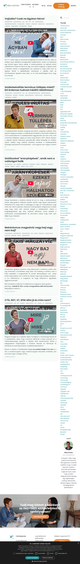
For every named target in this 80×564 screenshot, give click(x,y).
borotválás (64, 66)
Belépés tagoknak (62, 536)
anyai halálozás (65, 33)
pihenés (63, 290)
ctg (23, 21)
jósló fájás (64, 197)
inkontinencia (64, 195)
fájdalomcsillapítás (45, 93)
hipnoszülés (64, 181)
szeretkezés (64, 339)
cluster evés (64, 84)
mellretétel (63, 254)
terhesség (64, 378)
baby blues (64, 48)
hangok (63, 172)
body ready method (67, 62)
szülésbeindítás (47, 95)
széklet (62, 348)
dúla (27, 21)
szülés (62, 353)
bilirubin (63, 57)
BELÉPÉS (73, 6)
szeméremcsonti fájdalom (66, 336)
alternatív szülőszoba (67, 30)
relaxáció (63, 310)
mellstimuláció (65, 256)
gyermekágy (64, 152)
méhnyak (7, 166)
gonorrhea (64, 150)
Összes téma (64, 26)
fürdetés (63, 145)
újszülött (15, 97)
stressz (19, 235)
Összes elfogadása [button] (32, 557)
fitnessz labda (21, 24)
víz (61, 425)
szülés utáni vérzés (67, 355)
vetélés (62, 409)
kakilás (35, 233)
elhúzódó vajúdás (39, 21)
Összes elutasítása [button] (47, 557)
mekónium (13, 235)
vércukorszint (65, 416)
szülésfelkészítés (66, 360)
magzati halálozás (29, 95)
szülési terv (64, 362)
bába (62, 75)
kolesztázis (41, 233)
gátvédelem (32, 164)
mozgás (63, 265)
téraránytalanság (66, 398)
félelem (63, 143)
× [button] (78, 543)
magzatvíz (7, 26)
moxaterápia (64, 263)
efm (33, 21)
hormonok (15, 95)
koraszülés (21, 95)
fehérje (62, 127)
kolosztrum (64, 211)
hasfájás (63, 175)
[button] (40, 561)
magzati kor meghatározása (65, 239)
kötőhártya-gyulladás (68, 224)
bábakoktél (64, 78)
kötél (62, 222)
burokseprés (64, 73)
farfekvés (63, 125)
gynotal (63, 154)
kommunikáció (65, 213)
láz (61, 231)
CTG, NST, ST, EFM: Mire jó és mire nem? (28, 300)
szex (61, 342)
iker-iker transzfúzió (67, 191)
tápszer (63, 396)
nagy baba (64, 279)
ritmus (62, 315)
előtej (62, 118)
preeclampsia (65, 303)
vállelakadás (64, 412)
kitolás (38, 164)
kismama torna (65, 204)
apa (61, 37)
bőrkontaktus (64, 80)
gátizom (63, 159)
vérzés (31, 166)
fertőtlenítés (64, 132)
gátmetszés (25, 164)
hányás (62, 186)
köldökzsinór (34, 24)
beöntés (63, 55)
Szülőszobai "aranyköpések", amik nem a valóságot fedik (30, 160)
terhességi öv (65, 385)
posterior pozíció (66, 297)
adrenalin (63, 28)
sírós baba (64, 369)
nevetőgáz (64, 281)
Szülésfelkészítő (21, 541)
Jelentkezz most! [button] (39, 517)
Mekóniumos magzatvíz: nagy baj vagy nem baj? (29, 229)
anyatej (62, 35)
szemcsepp (64, 333)
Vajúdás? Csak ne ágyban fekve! (25, 18)
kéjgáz (62, 218)
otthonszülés (64, 285)
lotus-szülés (64, 229)
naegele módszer (66, 276)
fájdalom (28, 24)
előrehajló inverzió (66, 116)
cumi (62, 93)
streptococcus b (66, 328)
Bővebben (57, 550)
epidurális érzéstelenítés (10, 24)
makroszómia (65, 247)
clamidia (63, 82)
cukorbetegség (65, 91)
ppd (61, 299)
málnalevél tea (65, 267)
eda (30, 21)
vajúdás (30, 26)
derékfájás (64, 98)
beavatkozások (8, 21)
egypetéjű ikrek (65, 112)
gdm (62, 148)
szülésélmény (8, 97)
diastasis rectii (65, 100)
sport (62, 324)
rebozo (62, 308)
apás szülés (64, 39)
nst (35, 303)
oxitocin (39, 303)
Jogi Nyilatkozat (40, 536)
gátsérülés (64, 166)
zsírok (62, 427)
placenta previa (65, 294)
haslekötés (64, 179)
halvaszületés (8, 95)
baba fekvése (65, 46)
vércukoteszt (64, 418)
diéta (62, 103)
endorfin (63, 121)
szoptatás (63, 344)
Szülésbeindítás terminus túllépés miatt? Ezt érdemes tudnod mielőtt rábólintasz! (30, 88)
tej (61, 371)
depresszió (64, 96)
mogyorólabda (14, 26)
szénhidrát (64, 351)
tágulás (63, 389)
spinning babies (23, 26)
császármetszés (17, 21)
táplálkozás (64, 394)
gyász (62, 157)
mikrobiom (64, 258)
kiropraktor (64, 202)
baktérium (63, 51)
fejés (62, 130)
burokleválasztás (66, 69)
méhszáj (12, 166)
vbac (27, 166)
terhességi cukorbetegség (65, 381)
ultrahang (63, 403)
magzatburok (42, 24)
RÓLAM (49, 6)
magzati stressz (50, 24)
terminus (63, 387)
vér (61, 414)
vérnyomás (64, 421)
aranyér (63, 42)
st (43, 303)
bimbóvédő (64, 60)
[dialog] (40, 552)
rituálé (62, 317)
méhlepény (50, 164)
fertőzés (63, 134)
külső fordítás (65, 227)
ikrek (61, 193)
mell (61, 251)
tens (62, 373)
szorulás (63, 346)
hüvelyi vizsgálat (66, 188)
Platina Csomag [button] (61, 6)
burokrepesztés (17, 233)
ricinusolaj (64, 312)
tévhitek (18, 166)
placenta (63, 292)
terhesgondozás (66, 376)
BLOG (43, 6)
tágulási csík (65, 391)
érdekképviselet (65, 430)
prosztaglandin (65, 306)
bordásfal (63, 64)
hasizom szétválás (66, 177)
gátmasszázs (65, 161)
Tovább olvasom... (10, 78)
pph (61, 301)
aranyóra (63, 44)
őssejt (62, 434)
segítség (63, 319)
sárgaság (63, 367)
